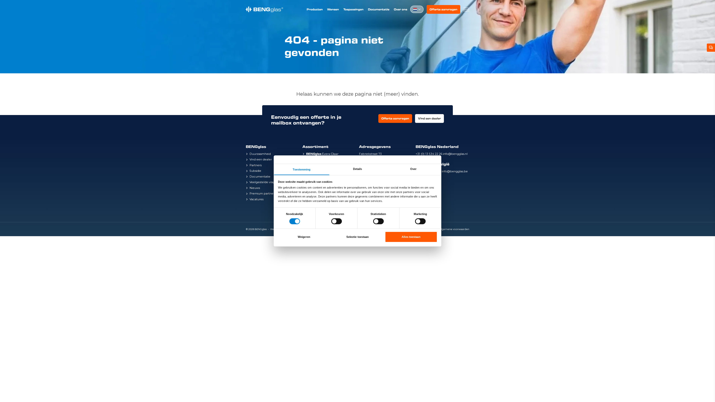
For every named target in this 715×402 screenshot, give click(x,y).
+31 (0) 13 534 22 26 (429, 154)
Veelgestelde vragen (264, 182)
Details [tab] (357, 168)
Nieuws (255, 188)
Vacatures (256, 199)
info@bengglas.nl (455, 154)
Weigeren (304, 236)
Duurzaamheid (260, 154)
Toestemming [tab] (301, 169)
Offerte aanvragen (443, 9)
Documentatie (378, 9)
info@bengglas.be (455, 171)
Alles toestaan (411, 236)
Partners (256, 165)
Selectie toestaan (357, 236)
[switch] (336, 221)
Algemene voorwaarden (454, 229)
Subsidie (255, 171)
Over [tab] (413, 168)
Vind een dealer (429, 118)
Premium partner (262, 193)
